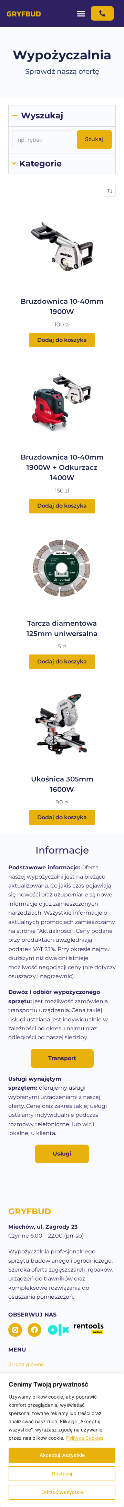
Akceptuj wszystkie (62, 1455)
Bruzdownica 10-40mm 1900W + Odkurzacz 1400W (62, 467)
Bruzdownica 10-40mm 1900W (62, 306)
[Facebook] (34, 1330)
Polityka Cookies (84, 1438)
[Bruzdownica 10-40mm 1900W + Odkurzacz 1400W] (62, 402)
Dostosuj (62, 1473)
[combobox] (43, 139)
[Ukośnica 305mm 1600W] (62, 724)
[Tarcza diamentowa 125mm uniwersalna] (62, 568)
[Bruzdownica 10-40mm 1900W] (62, 246)
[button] (80, 13)
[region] (62, 1440)
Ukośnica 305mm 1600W (62, 784)
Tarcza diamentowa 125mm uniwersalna (62, 628)
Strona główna (26, 1364)
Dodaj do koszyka (62, 340)
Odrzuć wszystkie (62, 1492)
